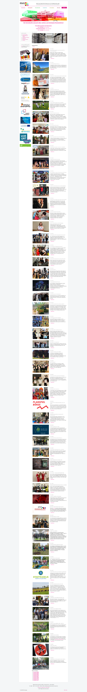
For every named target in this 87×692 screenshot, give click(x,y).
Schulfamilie (37, 7)
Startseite (23, 7)
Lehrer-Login (47, 687)
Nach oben (65, 690)
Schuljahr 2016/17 (36, 680)
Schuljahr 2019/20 (36, 677)
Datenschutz (43, 687)
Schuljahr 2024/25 (36, 672)
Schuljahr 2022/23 (36, 674)
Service (58, 7)
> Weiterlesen (52, 58)
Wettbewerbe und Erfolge (25, 36)
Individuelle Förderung (26, 37)
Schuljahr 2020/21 (36, 676)
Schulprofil (30, 7)
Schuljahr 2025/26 (36, 672)
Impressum (39, 687)
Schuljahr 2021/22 (36, 675)
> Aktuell (33, 46)
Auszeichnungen (25, 34)
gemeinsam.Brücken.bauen (59, 639)
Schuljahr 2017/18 (36, 679)
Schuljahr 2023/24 (36, 673)
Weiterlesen (52, 254)
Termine (24, 40)
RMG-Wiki (24, 38)
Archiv (64, 7)
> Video (51, 277)
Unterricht (45, 7)
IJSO (54, 508)
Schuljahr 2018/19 (36, 678)
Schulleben (52, 7)
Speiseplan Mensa (25, 39)
